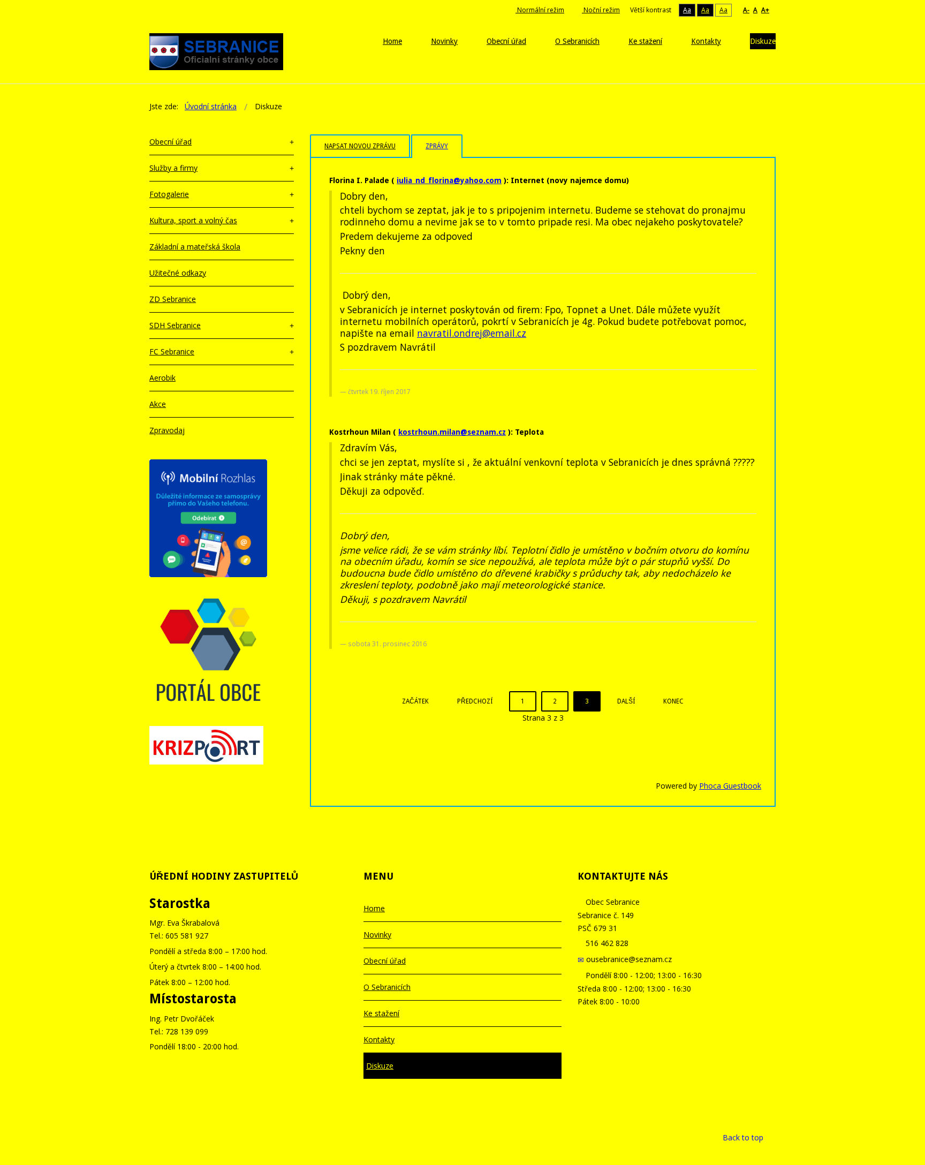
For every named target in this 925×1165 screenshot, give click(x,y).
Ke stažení (381, 1013)
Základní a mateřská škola (194, 246)
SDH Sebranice (175, 325)
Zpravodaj (167, 430)
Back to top (743, 1137)
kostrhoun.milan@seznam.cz (452, 432)
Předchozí (474, 701)
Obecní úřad (170, 142)
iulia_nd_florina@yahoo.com (449, 180)
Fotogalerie (169, 194)
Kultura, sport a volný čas (193, 220)
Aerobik (162, 378)
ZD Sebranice (172, 299)
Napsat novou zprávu (360, 146)
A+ (765, 9)
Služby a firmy (173, 168)
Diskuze (379, 1066)
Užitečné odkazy (177, 273)
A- (746, 9)
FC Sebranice (171, 351)
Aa (687, 9)
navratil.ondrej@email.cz (471, 333)
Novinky (377, 934)
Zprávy (437, 146)
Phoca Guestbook (730, 786)
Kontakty (379, 1039)
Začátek (415, 701)
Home (374, 908)
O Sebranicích (387, 987)
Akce (157, 404)
